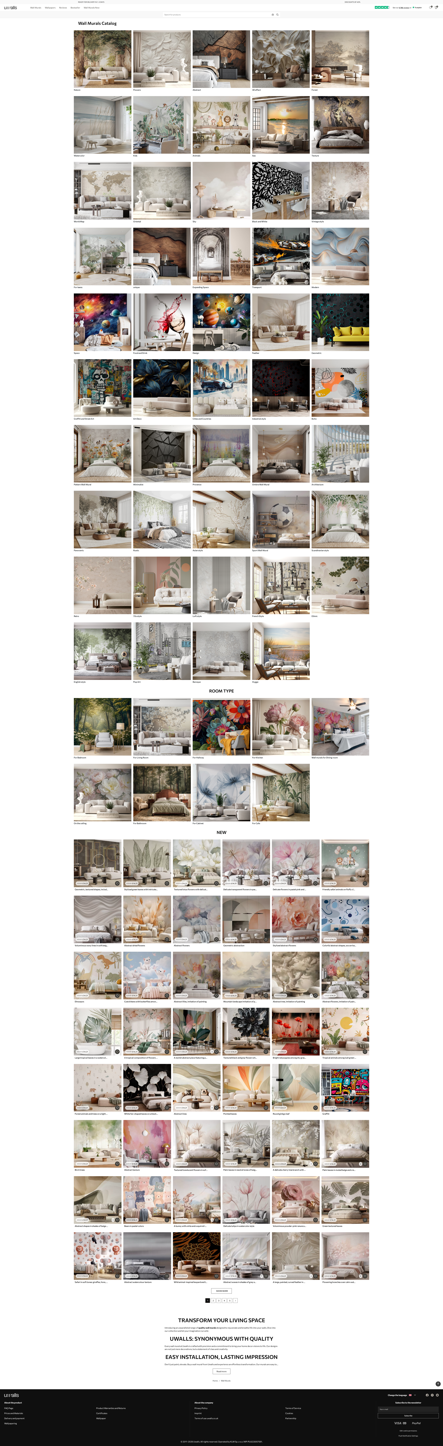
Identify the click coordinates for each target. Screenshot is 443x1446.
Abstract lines (180, 1114)
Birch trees (80, 1170)
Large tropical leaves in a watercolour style (91, 1057)
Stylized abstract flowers (284, 945)
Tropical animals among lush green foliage (339, 1057)
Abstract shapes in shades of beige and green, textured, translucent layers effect (91, 1226)
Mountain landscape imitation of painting (240, 1001)
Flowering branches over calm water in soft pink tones (339, 1282)
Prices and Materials (13, 1413)
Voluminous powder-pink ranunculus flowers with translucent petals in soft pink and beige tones (290, 1226)
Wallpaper (101, 1418)
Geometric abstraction (233, 945)
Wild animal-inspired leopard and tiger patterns (191, 1282)
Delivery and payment (14, 1418)
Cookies (289, 1413)
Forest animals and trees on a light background (91, 1114)
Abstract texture (132, 1170)
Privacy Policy (201, 1408)
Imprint (198, 1413)
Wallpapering (10, 1423)
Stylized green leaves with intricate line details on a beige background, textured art (141, 889)
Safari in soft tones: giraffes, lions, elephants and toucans (91, 1282)
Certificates (101, 1413)
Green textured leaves (332, 1226)
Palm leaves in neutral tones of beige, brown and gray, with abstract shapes (240, 1170)
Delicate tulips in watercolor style (238, 1226)
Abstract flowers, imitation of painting (339, 1001)
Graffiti (325, 1114)
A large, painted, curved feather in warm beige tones (290, 1282)
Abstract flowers (182, 945)
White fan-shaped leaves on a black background (141, 1114)
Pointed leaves (230, 1114)
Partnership (290, 1418)
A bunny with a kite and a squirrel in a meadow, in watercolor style (191, 1226)
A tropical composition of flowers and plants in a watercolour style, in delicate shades (141, 1057)
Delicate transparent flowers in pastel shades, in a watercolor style (240, 889)
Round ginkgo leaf (281, 1114)
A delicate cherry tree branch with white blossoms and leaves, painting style (290, 1170)
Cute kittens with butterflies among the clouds (141, 1001)
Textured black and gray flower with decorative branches (240, 1057)
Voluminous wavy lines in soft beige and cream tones (91, 945)
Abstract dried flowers (134, 945)
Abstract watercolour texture (137, 1282)
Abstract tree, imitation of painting (289, 1001)
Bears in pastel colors (134, 1226)
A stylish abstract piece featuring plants (191, 1057)
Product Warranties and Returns (111, 1408)
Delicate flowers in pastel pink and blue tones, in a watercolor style (290, 889)
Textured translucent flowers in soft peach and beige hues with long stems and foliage (191, 1170)
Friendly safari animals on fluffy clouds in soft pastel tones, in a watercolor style (339, 889)
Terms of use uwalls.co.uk (206, 1418)
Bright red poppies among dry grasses (290, 1057)
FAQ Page (8, 1408)
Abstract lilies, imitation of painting (190, 1001)
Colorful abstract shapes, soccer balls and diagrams (339, 945)
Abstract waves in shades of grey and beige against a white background (240, 1282)
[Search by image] (273, 14)
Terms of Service (293, 1408)
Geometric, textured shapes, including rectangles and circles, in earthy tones (91, 889)
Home (215, 1381)
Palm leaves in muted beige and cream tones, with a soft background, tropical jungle (339, 1170)
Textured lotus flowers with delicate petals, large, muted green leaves (191, 889)
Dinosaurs (79, 1001)
